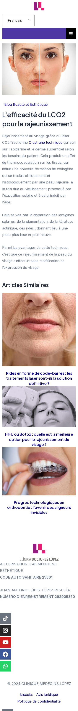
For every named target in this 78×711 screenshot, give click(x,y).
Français (15, 20)
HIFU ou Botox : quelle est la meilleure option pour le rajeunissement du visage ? (39, 439)
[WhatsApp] (5, 666)
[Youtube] (5, 642)
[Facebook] (5, 654)
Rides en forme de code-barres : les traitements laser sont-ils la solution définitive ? (39, 378)
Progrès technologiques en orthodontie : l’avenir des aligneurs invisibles (39, 507)
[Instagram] (5, 630)
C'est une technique (45, 142)
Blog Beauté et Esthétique (26, 104)
